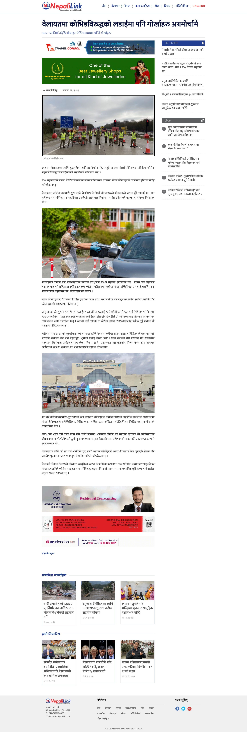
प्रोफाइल (112, 713)
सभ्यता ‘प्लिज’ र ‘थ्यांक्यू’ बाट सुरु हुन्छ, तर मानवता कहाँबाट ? (185, 192)
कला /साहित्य (142, 6)
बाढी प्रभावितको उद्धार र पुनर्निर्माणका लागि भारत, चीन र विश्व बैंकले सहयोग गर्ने (59, 610)
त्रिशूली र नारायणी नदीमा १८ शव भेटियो (182, 94)
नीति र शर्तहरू (103, 719)
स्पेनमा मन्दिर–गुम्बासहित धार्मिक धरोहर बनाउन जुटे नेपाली (185, 178)
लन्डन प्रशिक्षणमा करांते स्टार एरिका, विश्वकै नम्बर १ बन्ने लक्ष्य (137, 667)
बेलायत (115, 6)
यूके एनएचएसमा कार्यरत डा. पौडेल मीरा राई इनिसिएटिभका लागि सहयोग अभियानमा (183, 131)
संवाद (123, 713)
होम (104, 6)
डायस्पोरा (101, 713)
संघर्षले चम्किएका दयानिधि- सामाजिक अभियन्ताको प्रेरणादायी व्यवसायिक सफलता (57, 669)
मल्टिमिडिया (181, 6)
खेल (157, 6)
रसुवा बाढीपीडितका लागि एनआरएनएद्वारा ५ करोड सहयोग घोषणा (98, 608)
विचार (167, 6)
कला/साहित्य (131, 708)
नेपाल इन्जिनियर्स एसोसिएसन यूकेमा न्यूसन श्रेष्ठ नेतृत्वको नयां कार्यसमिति (184, 162)
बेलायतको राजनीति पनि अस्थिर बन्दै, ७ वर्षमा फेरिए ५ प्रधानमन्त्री (97, 667)
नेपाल (127, 6)
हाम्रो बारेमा (149, 713)
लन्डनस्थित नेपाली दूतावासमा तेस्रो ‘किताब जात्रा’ (183, 146)
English (199, 6)
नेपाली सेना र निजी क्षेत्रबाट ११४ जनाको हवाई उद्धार (182, 51)
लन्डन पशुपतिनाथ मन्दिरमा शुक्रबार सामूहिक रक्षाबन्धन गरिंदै (137, 608)
